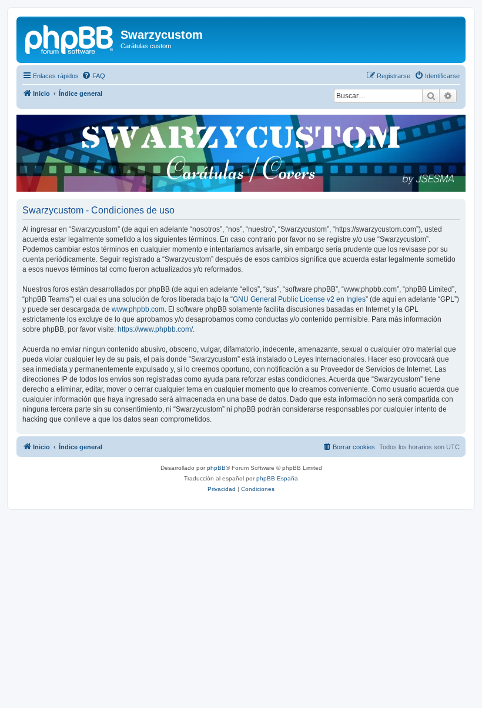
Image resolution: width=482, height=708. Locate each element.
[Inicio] (69, 38)
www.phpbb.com (138, 309)
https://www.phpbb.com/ (155, 329)
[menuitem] (93, 76)
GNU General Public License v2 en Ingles (299, 299)
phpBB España (277, 478)
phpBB (216, 468)
